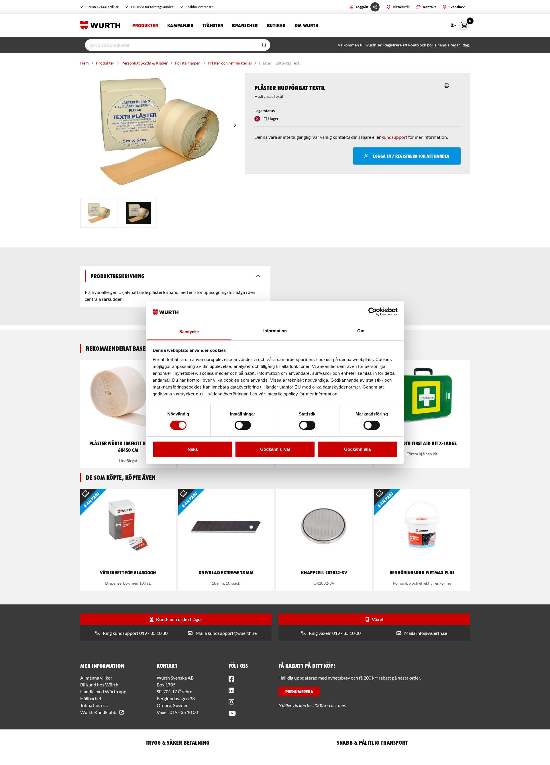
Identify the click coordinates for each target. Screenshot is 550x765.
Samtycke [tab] (189, 331)
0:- (460, 23)
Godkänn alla (357, 449)
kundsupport (394, 137)
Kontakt (429, 7)
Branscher (245, 25)
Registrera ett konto (401, 44)
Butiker (276, 25)
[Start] (101, 25)
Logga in (362, 7)
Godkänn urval (275, 449)
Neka (193, 449)
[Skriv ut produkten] (447, 85)
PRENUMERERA (299, 691)
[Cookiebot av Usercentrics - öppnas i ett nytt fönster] (372, 311)
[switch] (243, 425)
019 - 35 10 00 (184, 712)
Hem (84, 63)
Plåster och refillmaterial (230, 63)
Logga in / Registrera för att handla (411, 156)
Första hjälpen (188, 63)
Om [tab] (360, 330)
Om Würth (307, 25)
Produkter (145, 25)
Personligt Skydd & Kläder (144, 63)
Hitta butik (401, 7)
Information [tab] (275, 330)
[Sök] (264, 45)
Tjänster (213, 25)
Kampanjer (180, 25)
